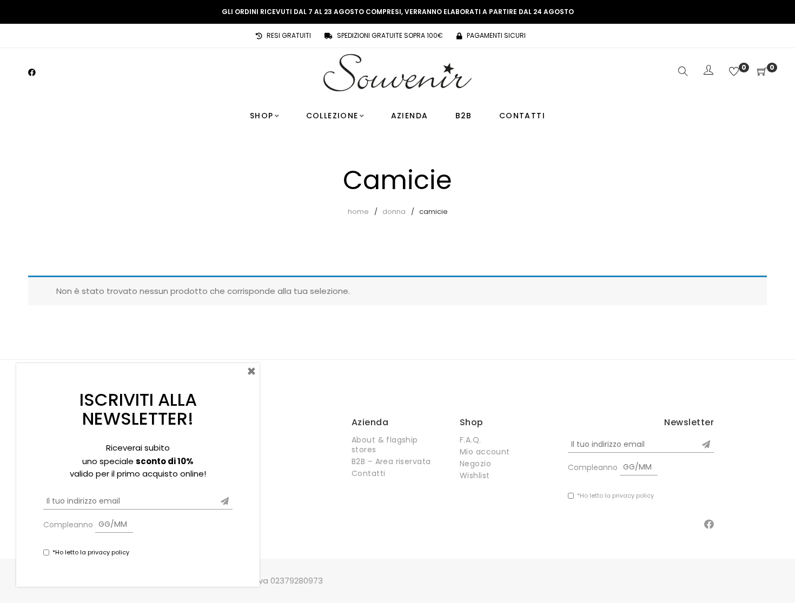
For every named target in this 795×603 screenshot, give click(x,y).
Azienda (409, 115)
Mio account (485, 451)
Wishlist (474, 475)
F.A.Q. (470, 439)
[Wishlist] (734, 72)
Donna (394, 211)
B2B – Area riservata (391, 461)
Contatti (522, 115)
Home (358, 211)
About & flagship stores (385, 444)
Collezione (332, 115)
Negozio (475, 463)
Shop (262, 115)
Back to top (775, 574)
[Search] (683, 72)
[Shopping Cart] (762, 72)
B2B (463, 115)
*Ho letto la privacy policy (615, 495)
